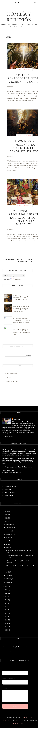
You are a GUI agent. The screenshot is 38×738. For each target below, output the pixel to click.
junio (7, 544)
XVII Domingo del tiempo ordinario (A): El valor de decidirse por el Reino (21, 297)
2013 (6, 616)
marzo (8, 575)
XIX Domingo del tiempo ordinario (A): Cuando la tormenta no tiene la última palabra (21, 331)
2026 (6, 511)
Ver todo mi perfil (7, 436)
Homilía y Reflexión (19, 17)
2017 (6, 603)
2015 (6, 610)
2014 (6, 613)
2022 (6, 586)
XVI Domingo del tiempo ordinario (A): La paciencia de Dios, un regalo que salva (21, 320)
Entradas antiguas (25, 261)
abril (7, 572)
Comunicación (7, 652)
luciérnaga (10, 86)
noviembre (9, 527)
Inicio (30, 259)
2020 (6, 593)
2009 (6, 630)
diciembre (9, 524)
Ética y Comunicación (11, 381)
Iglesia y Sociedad (9, 492)
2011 (6, 623)
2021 (6, 590)
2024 (6, 518)
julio (7, 541)
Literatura (8, 377)
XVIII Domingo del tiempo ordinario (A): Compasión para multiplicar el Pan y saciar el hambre (21, 309)
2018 (6, 600)
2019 (6, 596)
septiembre (10, 534)
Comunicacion (8, 495)
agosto (8, 537)
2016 (6, 606)
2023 (6, 521)
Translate (17, 279)
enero (8, 582)
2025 (6, 514)
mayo (8, 548)
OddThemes (19, 723)
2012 (6, 620)
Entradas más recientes (15, 259)
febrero (8, 579)
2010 (6, 627)
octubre (8, 531)
